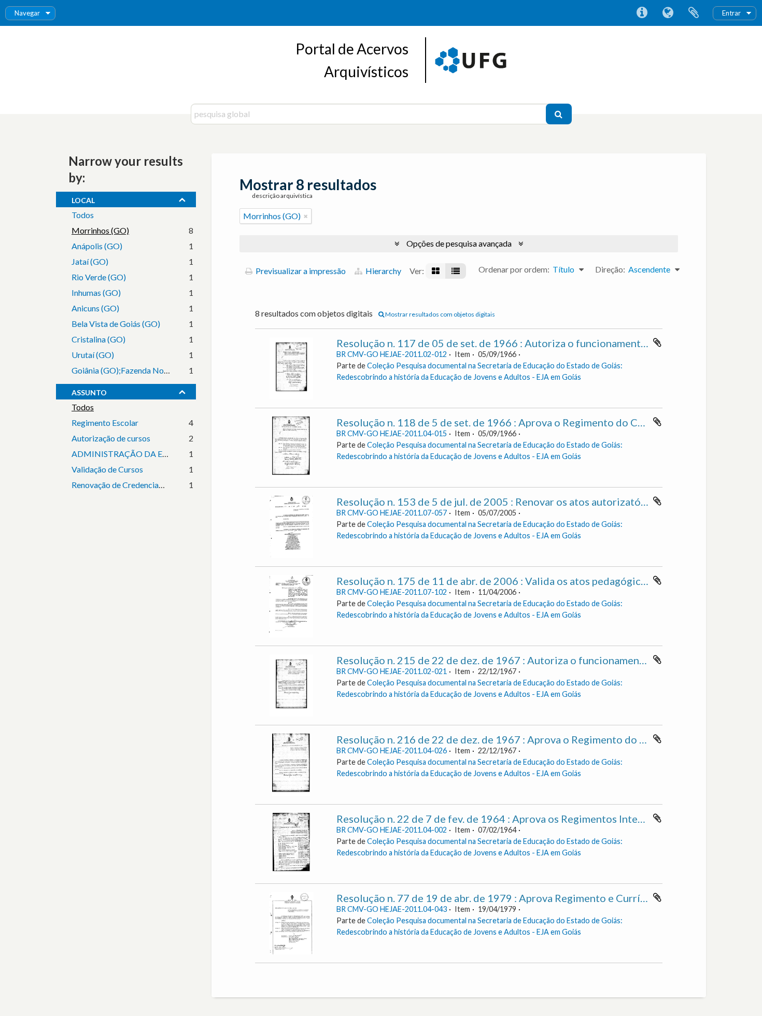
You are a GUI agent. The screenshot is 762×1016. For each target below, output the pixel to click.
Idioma (668, 13)
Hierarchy (382, 271)
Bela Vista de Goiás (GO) (116, 323)
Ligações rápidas (642, 13)
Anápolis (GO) (97, 246)
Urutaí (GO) (93, 355)
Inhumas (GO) (96, 292)
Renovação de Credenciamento (126, 485)
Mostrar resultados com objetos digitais (439, 314)
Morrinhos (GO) (100, 230)
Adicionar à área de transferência (657, 342)
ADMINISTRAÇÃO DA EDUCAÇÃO (138, 454)
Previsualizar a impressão (300, 271)
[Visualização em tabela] (455, 271)
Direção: (610, 269)
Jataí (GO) (90, 261)
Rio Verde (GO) (99, 277)
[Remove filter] (306, 216)
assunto (89, 391)
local (83, 199)
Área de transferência (694, 13)
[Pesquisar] (559, 114)
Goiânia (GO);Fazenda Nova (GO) (132, 370)
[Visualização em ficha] (436, 271)
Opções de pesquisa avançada (459, 243)
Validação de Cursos (107, 469)
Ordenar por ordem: (513, 269)
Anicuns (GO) (95, 308)
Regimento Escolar (105, 422)
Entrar (731, 13)
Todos (83, 215)
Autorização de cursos (111, 438)
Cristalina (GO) (98, 339)
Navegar (27, 13)
